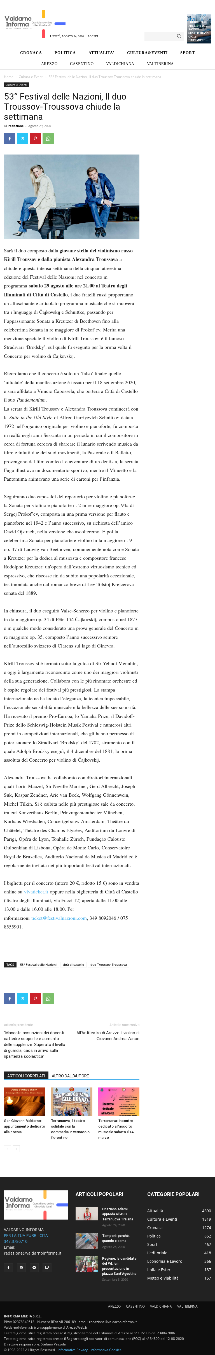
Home (8, 76)
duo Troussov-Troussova (108, 964)
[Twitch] (47, 1267)
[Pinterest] (35, 138)
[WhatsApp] (48, 138)
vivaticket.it (36, 891)
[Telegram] (34, 1267)
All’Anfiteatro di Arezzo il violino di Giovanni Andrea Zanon (107, 1035)
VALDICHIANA (161, 1306)
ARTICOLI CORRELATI (26, 1076)
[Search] (179, 36)
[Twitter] (22, 138)
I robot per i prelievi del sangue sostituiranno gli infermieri (198, 31)
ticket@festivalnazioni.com (59, 917)
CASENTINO (135, 1306)
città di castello (73, 964)
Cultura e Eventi (31, 76)
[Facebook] (9, 138)
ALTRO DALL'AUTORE (70, 1076)
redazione (16, 126)
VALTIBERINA (187, 1306)
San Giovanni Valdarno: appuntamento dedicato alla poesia (24, 1126)
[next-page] (16, 1148)
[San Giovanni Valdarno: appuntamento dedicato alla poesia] (24, 1101)
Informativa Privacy (73, 1349)
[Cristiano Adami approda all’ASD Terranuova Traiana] (87, 1213)
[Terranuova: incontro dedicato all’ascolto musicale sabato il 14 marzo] (118, 1101)
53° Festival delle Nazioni (38, 964)
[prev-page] (7, 1148)
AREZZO (114, 1306)
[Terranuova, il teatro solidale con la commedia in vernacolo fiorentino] (71, 1101)
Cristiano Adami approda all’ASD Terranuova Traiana (117, 1214)
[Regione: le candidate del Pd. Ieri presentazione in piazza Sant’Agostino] (87, 1264)
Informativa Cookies (105, 1349)
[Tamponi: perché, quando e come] (87, 1241)
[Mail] (21, 1267)
